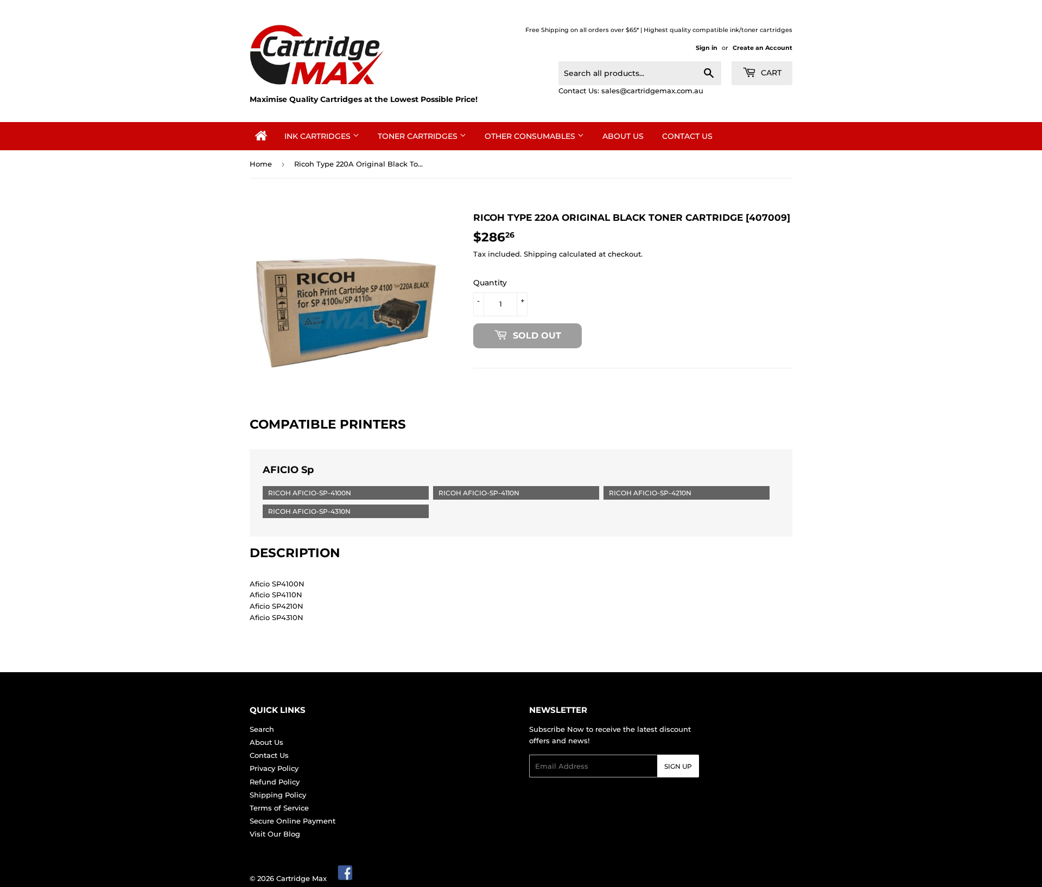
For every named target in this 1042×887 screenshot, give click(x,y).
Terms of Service (279, 807)
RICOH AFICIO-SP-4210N (650, 493)
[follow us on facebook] (345, 878)
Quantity (490, 283)
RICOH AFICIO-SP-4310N (309, 511)
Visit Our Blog (275, 833)
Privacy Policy (274, 768)
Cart (770, 73)
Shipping (540, 254)
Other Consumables (531, 136)
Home (261, 163)
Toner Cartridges (419, 136)
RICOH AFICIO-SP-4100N (309, 493)
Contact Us (687, 136)
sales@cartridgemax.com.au (652, 90)
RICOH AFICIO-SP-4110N (479, 493)
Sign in (706, 48)
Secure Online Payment (292, 820)
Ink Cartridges (318, 136)
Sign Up (678, 766)
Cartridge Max (301, 878)
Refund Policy (275, 781)
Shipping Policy (278, 794)
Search (262, 729)
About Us (623, 136)
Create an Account (762, 48)
